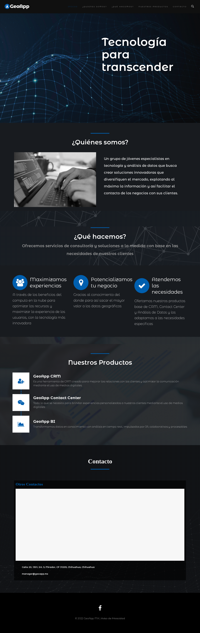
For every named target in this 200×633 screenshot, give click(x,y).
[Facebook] (100, 610)
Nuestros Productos (153, 7)
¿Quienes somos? (94, 7)
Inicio (73, 7)
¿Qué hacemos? (123, 7)
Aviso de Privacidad (113, 618)
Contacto (180, 7)
